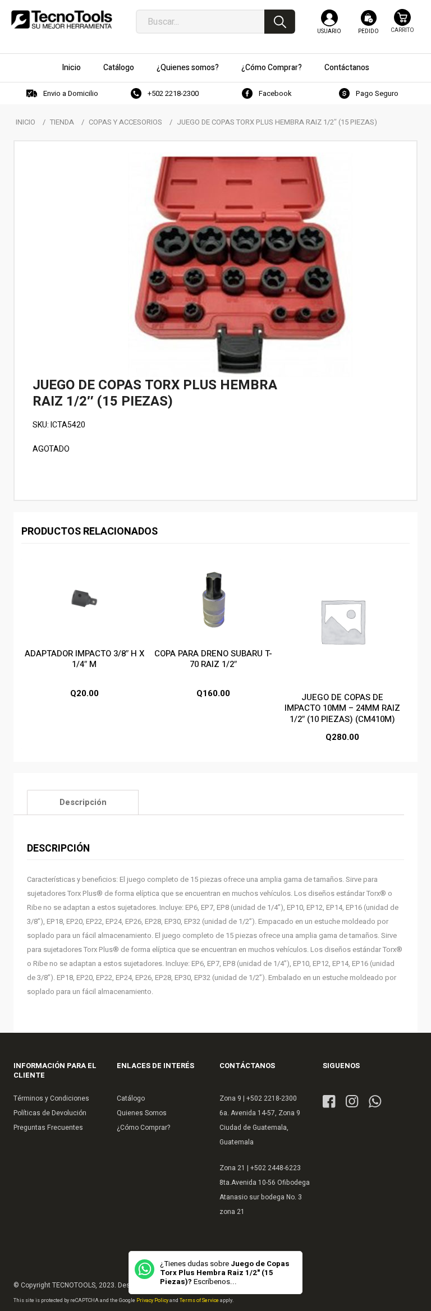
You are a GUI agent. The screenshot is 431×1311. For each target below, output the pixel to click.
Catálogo (131, 1098)
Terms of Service (200, 1300)
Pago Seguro (377, 93)
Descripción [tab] (83, 802)
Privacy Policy (152, 1300)
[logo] (61, 22)
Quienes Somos (142, 1113)
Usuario (329, 31)
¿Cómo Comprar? (143, 1128)
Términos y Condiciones (51, 1098)
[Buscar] (279, 22)
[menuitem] (71, 68)
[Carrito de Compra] (402, 26)
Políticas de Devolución (49, 1113)
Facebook (275, 93)
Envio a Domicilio (70, 93)
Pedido (368, 31)
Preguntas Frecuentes (48, 1128)
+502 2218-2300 (173, 93)
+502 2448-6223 (275, 1168)
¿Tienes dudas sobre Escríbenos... (225, 1272)
